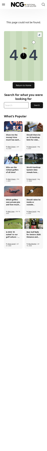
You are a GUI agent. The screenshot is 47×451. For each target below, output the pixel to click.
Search (37, 105)
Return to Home (23, 85)
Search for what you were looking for (23, 97)
